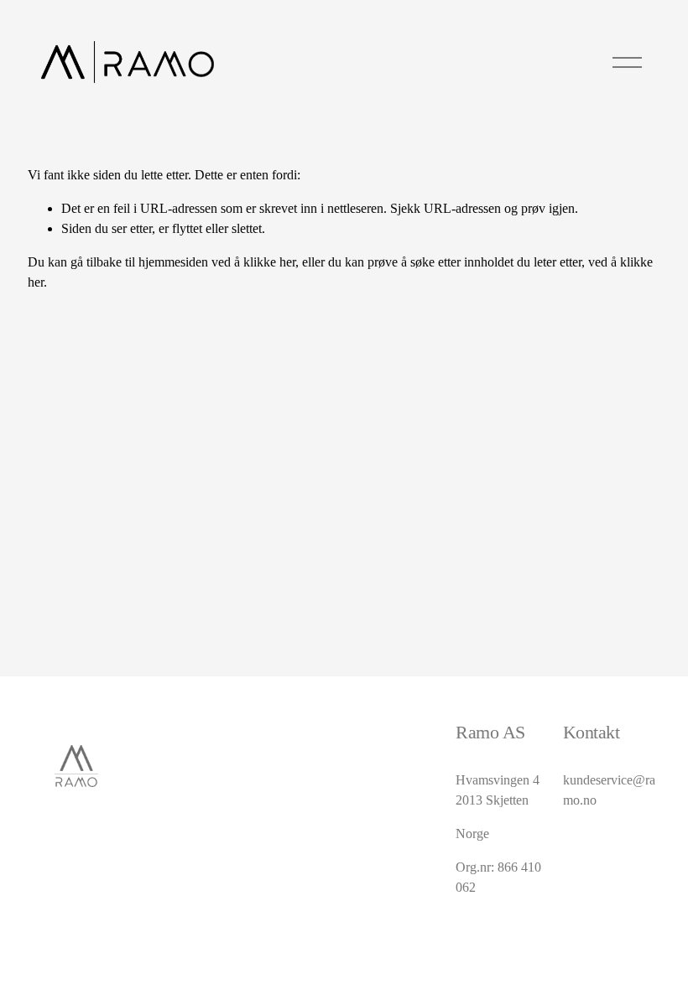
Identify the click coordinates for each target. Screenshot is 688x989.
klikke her (269, 262)
